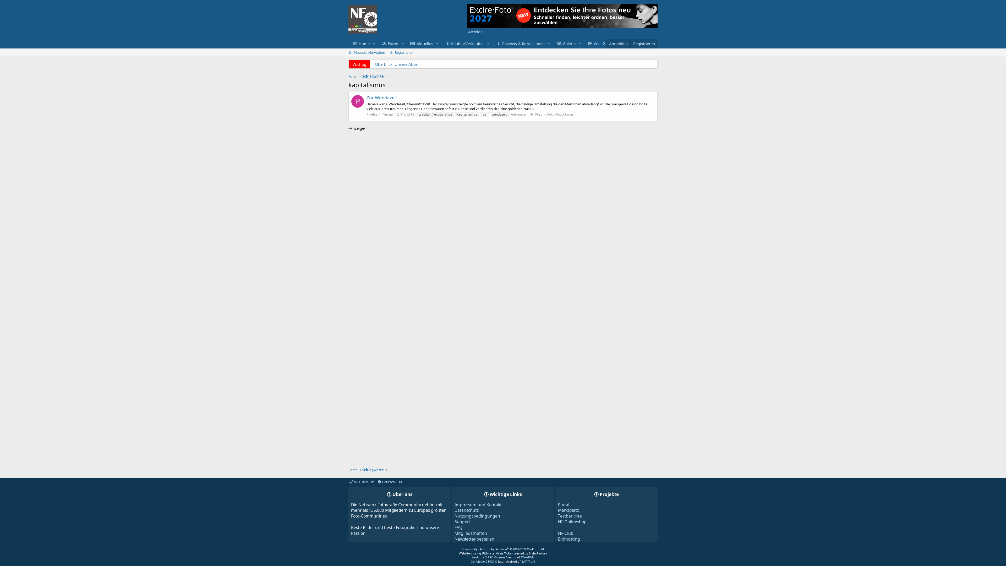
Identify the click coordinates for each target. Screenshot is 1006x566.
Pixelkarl (373, 114)
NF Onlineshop (572, 522)
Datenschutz (467, 510)
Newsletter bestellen (474, 539)
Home (364, 43)
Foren (393, 43)
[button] (374, 43)
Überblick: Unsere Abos (396, 64)
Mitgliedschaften (471, 533)
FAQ (458, 527)
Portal (563, 505)
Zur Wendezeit (382, 98)
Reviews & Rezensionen (523, 43)
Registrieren (404, 52)
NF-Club (565, 533)
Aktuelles (425, 43)
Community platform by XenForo (503, 549)
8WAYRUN (527, 557)
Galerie (569, 43)
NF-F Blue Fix (363, 482)
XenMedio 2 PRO (482, 561)
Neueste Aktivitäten (369, 52)
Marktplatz (568, 510)
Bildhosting (569, 539)
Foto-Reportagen (560, 114)
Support (462, 522)
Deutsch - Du (391, 482)
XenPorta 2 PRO (483, 557)
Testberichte (570, 516)
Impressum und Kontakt (478, 505)
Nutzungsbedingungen (477, 516)
